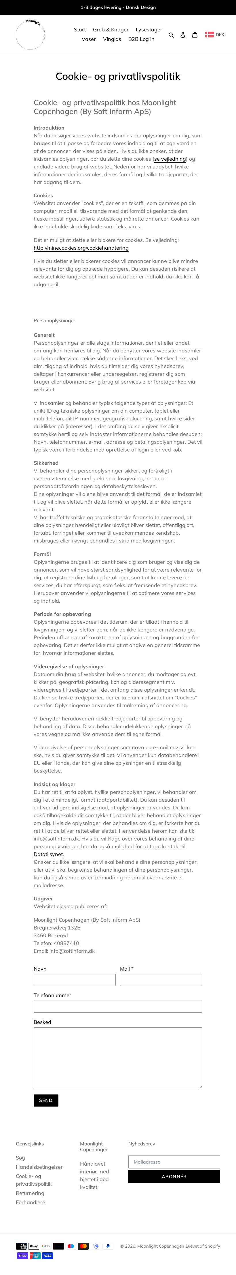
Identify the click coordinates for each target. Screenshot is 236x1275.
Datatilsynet (48, 854)
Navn (40, 968)
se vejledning (170, 158)
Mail (127, 968)
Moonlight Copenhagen (160, 1246)
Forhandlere (30, 1202)
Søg (20, 1157)
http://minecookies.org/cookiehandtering (81, 247)
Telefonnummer (52, 995)
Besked (42, 1022)
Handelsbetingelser (39, 1167)
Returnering (30, 1193)
